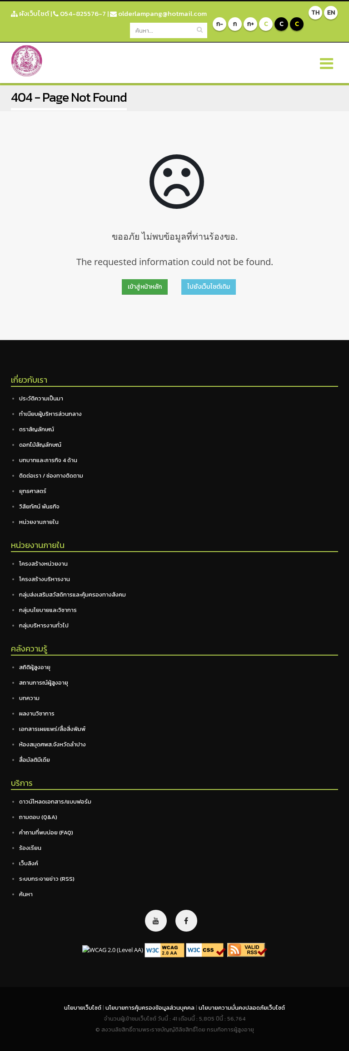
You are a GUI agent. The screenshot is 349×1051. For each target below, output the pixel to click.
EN (331, 12)
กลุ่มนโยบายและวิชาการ (48, 610)
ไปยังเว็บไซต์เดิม (208, 286)
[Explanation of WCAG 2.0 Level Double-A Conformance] (164, 949)
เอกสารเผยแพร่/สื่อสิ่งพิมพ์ (52, 729)
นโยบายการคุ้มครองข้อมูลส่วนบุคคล (150, 1007)
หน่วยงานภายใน (39, 522)
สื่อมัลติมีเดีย (34, 759)
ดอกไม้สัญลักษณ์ (40, 444)
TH (315, 12)
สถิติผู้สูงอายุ (34, 667)
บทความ (29, 698)
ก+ (250, 24)
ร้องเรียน (30, 848)
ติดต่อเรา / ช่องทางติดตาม (51, 475)
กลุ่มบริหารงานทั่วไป (44, 625)
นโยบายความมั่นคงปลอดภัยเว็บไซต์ (242, 1007)
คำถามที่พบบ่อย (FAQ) (46, 832)
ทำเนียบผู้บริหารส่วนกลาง (50, 414)
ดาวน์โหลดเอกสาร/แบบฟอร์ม (55, 801)
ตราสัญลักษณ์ (36, 429)
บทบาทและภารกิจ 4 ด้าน (48, 460)
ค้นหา (26, 894)
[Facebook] (186, 921)
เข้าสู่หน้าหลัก (145, 286)
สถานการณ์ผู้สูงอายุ (43, 682)
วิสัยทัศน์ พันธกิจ (39, 506)
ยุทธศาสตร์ (32, 491)
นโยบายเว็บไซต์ (83, 1007)
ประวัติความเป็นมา (41, 398)
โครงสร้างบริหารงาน (44, 579)
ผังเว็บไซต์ (33, 13)
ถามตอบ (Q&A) (38, 817)
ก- (219, 24)
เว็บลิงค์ (28, 863)
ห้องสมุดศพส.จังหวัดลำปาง (52, 744)
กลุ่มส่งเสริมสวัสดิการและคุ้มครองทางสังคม (72, 594)
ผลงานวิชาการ (37, 713)
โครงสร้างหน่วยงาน (43, 563)
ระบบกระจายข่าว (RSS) (47, 878)
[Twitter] (156, 921)
